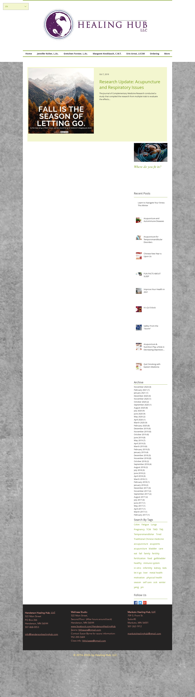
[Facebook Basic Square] (135, 602)
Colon (137, 524)
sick (155, 582)
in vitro (137, 567)
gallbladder (160, 558)
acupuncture (140, 548)
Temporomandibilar (144, 534)
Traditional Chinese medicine (149, 539)
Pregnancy (139, 529)
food (149, 558)
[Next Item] (162, 152)
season (137, 582)
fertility (155, 553)
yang (136, 587)
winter (162, 582)
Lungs (154, 524)
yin (142, 587)
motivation (139, 577)
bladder (153, 548)
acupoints (155, 543)
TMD (155, 529)
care (161, 548)
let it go (138, 572)
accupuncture (141, 543)
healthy (138, 563)
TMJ (161, 529)
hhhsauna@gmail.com (89, 629)
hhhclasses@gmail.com (94, 640)
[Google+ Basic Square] (145, 602)
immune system (151, 563)
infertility (147, 567)
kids (165, 567)
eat (135, 553)
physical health (154, 577)
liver (145, 572)
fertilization (140, 558)
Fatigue (145, 524)
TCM (148, 529)
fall (140, 553)
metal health (156, 572)
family (147, 553)
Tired (158, 534)
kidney (157, 567)
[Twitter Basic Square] (140, 602)
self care (147, 582)
